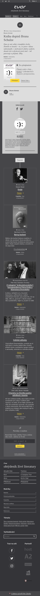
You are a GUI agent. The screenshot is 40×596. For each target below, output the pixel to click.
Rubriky (8, 16)
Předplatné (24, 482)
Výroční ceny (30, 523)
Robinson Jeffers (23, 145)
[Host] (28, 549)
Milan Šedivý (26, 144)
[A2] (28, 557)
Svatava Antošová (9, 147)
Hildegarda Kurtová (10, 144)
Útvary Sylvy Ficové (9, 525)
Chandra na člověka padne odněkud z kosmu (20, 394)
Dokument (24, 523)
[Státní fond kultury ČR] (28, 581)
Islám (26, 525)
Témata (15, 16)
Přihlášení (15, 80)
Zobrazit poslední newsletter (19, 450)
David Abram (8, 142)
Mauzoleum (30, 521)
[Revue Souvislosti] (28, 564)
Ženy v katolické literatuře (11, 521)
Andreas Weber (26, 139)
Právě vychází (22, 521)
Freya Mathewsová (26, 142)
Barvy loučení (20, 235)
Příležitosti (31, 16)
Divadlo (6, 523)
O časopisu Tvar (26, 474)
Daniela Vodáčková (26, 141)
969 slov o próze (19, 525)
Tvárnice (23, 471)
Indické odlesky (20, 340)
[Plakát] (20, 175)
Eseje (20, 189)
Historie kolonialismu (14, 523)
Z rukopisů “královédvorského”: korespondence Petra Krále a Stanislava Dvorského (20, 287)
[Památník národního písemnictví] (28, 573)
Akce (25, 16)
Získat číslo (24, 80)
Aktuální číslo (8, 471)
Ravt (21, 16)
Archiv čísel (24, 478)
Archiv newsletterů (19, 454)
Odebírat (19, 446)
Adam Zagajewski (17, 139)
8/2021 (19, 72)
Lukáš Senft (19, 144)
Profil (11, 93)
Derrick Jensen (16, 142)
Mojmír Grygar (15, 145)
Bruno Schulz (17, 141)
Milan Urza (8, 145)
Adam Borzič (8, 139)
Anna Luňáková (9, 141)
